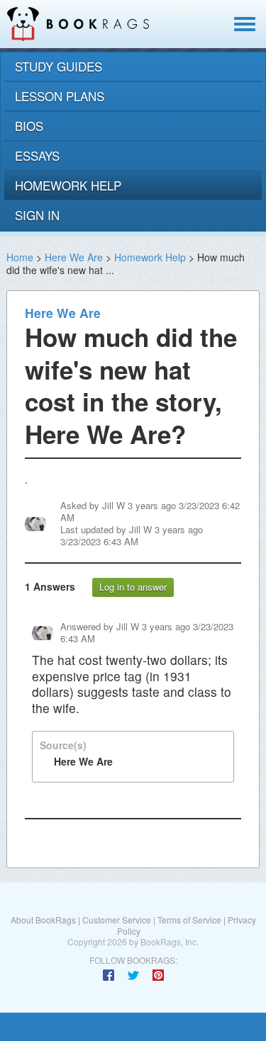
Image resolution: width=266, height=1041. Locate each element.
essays (37, 155)
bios (29, 126)
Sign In (37, 215)
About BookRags (43, 920)
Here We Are (74, 257)
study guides (58, 66)
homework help (68, 185)
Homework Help (150, 257)
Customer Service (116, 920)
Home (19, 257)
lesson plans (59, 96)
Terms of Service (189, 920)
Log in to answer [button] (133, 586)
